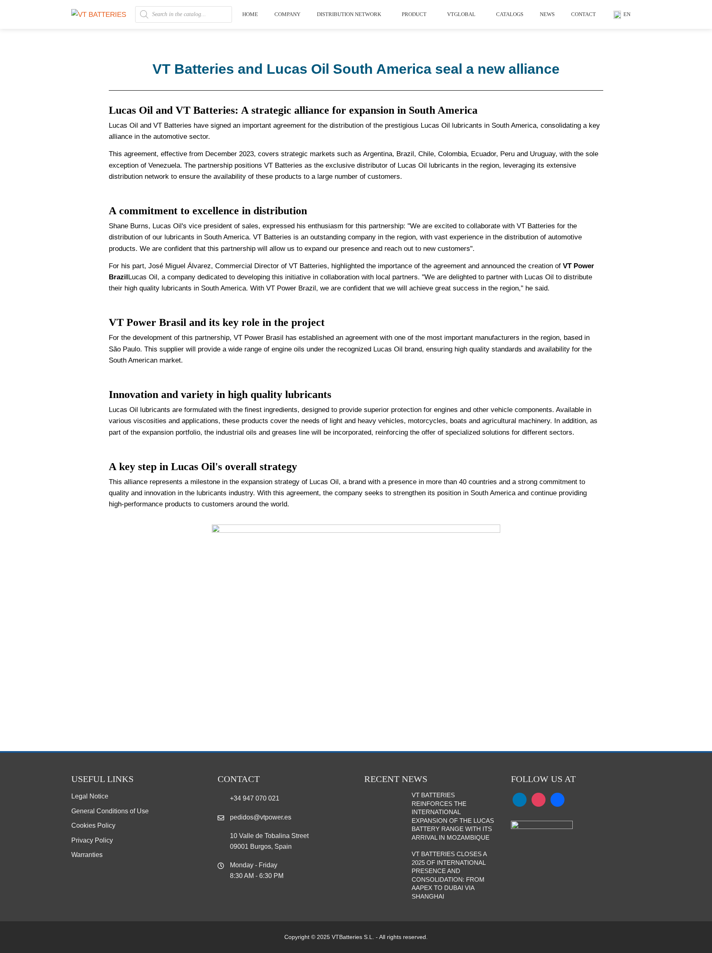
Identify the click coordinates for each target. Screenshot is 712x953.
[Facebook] (557, 799)
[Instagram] (539, 799)
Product (414, 14)
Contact (583, 14)
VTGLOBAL (461, 14)
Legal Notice (89, 796)
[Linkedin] (520, 799)
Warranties (87, 854)
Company (287, 14)
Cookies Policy (93, 825)
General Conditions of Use (110, 811)
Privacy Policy (92, 840)
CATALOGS (509, 14)
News (547, 14)
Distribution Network (349, 14)
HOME (250, 14)
